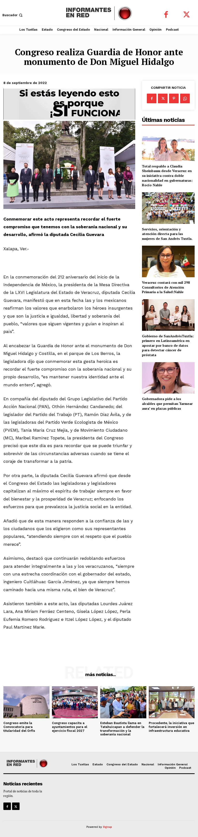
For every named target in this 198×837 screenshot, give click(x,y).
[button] (12, 15)
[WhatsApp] (185, 98)
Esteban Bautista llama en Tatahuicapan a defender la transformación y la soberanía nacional (122, 728)
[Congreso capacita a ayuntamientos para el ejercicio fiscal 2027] (75, 702)
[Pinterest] (174, 98)
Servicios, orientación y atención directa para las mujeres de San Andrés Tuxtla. (167, 234)
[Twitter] (186, 15)
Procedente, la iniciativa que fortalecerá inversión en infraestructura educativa (171, 726)
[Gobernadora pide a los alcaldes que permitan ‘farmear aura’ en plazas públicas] (168, 378)
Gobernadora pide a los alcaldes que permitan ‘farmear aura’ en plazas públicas (167, 403)
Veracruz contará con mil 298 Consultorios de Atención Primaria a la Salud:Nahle (166, 287)
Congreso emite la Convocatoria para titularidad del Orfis (19, 726)
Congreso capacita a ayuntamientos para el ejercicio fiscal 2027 (69, 726)
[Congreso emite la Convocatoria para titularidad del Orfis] (26, 702)
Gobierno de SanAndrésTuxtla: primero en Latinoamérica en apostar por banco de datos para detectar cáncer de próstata (168, 345)
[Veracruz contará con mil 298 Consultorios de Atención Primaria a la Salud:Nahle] (168, 261)
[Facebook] (166, 15)
